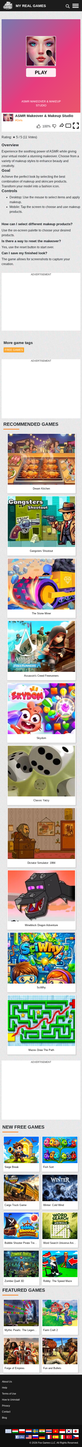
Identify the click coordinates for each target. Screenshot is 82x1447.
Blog (4, 1417)
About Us (7, 1381)
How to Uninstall (11, 1399)
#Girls (18, 120)
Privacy (6, 1405)
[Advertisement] (31, 302)
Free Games (14, 349)
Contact (6, 1411)
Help (4, 1387)
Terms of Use (9, 1393)
